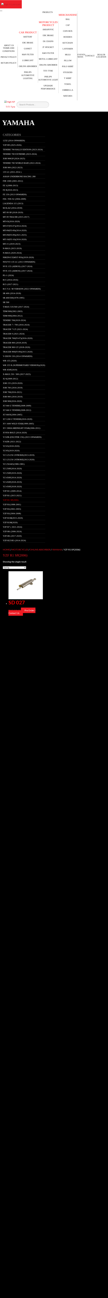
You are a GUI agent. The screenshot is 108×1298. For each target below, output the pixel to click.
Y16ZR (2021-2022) (12, 441)
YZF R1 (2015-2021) (12, 495)
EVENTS (81, 55)
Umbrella (67, 90)
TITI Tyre (48, 71)
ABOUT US (9, 45)
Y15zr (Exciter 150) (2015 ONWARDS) (22, 437)
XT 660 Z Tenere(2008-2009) (17, 406)
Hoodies (67, 37)
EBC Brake (27, 43)
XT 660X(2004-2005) (12, 415)
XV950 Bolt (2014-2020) (15, 432)
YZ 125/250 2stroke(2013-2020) (18, 459)
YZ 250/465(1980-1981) (14, 464)
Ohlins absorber (48, 65)
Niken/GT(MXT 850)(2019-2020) (18, 257)
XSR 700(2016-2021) (12, 392)
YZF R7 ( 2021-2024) (12, 527)
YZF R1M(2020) (10, 522)
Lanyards (68, 49)
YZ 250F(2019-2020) (12, 473)
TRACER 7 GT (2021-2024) (15, 329)
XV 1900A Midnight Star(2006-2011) (21, 428)
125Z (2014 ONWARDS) (14, 140)
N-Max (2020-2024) (12, 253)
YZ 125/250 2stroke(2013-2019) (18, 455)
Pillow (68, 61)
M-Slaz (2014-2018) (12, 208)
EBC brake (48, 35)
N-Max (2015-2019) (12, 248)
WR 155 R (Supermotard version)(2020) (24, 365)
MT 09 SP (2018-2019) (13, 212)
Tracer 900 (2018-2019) (15, 343)
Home (6, 549)
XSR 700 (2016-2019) (12, 388)
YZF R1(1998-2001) (12, 504)
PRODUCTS (47, 12)
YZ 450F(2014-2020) (12, 477)
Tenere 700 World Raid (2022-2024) (21, 163)
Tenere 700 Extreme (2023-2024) (20, 154)
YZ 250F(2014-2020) (12, 468)
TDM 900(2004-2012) (12, 316)
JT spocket (48, 47)
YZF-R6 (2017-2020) (12, 536)
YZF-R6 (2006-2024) (12, 531)
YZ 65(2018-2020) (11, 446)
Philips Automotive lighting (27, 75)
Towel (67, 84)
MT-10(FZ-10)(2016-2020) (15, 239)
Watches (67, 96)
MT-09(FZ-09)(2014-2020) (15, 230)
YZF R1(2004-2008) (12, 513)
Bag (68, 19)
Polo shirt (67, 66)
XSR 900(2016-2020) (12, 401)
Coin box (67, 31)
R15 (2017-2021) (10, 284)
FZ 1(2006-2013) (10, 185)
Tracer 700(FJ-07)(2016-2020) (17, 338)
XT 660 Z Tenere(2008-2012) (17, 410)
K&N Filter (28, 54)
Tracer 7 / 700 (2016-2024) (16, 325)
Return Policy (8, 63)
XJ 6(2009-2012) (10, 379)
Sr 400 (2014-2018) (12, 293)
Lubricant (27, 60)
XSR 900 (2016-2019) (12, 397)
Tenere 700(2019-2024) (14, 320)
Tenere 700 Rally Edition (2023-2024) (23, 149)
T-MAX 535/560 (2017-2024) (16, 307)
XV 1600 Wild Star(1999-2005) (18, 424)
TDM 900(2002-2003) (12, 311)
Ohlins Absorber (28, 66)
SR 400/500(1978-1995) (13, 298)
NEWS (80, 57)
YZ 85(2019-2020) (11, 450)
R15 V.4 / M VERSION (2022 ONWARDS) (22, 289)
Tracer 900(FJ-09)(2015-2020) (17, 352)
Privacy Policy (9, 57)
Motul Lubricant (48, 59)
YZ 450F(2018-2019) (12, 482)
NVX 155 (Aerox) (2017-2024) (17, 271)
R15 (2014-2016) (10, 280)
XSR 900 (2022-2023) (12, 167)
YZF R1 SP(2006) (11, 500)
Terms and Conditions (9, 49)
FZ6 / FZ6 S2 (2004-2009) (14, 199)
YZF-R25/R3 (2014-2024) (14, 540)
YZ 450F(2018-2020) (12, 486)
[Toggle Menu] (1, 10)
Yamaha (57, 549)
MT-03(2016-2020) (11, 221)
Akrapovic (48, 30)
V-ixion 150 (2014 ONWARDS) (17, 356)
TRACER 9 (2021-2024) (13, 334)
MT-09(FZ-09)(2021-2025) (15, 235)
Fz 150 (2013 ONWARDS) (15, 194)
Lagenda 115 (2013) (13, 203)
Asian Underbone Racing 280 (19, 176)
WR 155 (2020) (10, 361)
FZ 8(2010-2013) (10, 190)
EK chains (48, 41)
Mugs (68, 55)
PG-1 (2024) (8, 275)
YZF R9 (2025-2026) (12, 145)
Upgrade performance (48, 87)
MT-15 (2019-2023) (11, 244)
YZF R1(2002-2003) (12, 509)
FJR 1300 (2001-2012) (13, 181)
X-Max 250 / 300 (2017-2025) (17, 374)
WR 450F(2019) (10, 370)
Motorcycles (20, 549)
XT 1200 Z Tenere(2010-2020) (17, 419)
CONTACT (89, 56)
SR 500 (6, 302)
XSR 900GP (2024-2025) (14, 158)
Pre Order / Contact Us (21, 611)
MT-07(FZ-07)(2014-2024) (15, 226)
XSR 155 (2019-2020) (12, 383)
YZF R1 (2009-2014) (12, 491)
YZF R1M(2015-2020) (13, 518)
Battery (27, 37)
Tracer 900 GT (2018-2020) (16, 347)
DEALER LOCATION (101, 56)
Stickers (67, 72)
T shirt (67, 78)
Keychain (68, 43)
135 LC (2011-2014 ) (12, 172)
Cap (68, 25)
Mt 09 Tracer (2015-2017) (16, 217)
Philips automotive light (48, 78)
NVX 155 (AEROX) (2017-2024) (17, 266)
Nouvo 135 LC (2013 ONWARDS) (19, 262)
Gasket (28, 49)
